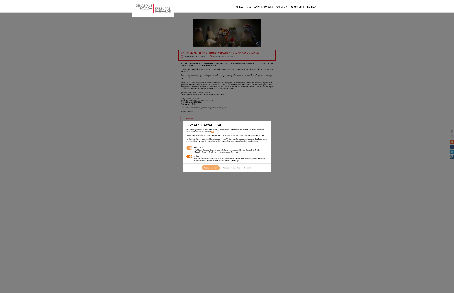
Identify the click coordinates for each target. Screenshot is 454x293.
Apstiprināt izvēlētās (231, 168)
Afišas (239, 6)
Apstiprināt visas (211, 168)
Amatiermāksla (263, 6)
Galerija (281, 6)
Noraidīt (247, 168)
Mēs (249, 6)
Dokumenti (297, 6)
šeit (212, 132)
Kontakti (313, 6)
